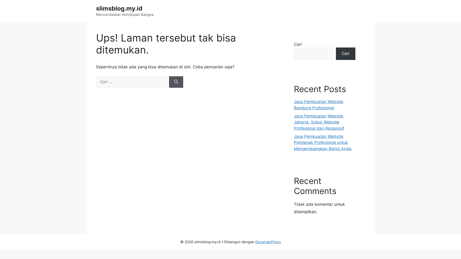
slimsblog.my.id (119, 8)
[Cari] (176, 82)
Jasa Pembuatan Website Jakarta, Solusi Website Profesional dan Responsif (319, 122)
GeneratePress (268, 242)
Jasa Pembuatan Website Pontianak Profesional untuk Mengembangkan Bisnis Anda (323, 142)
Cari (298, 44)
